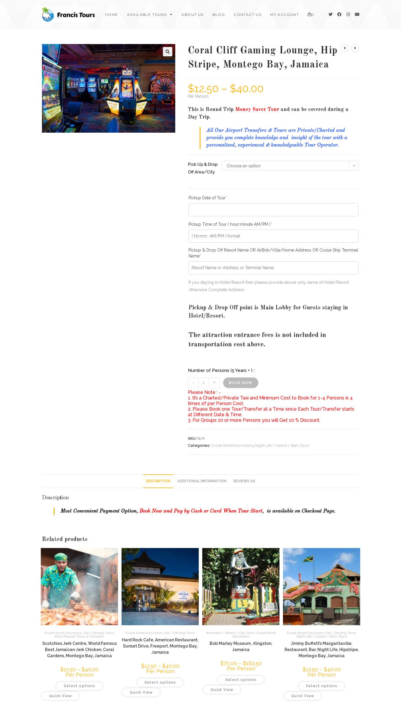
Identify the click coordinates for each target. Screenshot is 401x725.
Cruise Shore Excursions (232, 445)
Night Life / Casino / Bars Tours (282, 445)
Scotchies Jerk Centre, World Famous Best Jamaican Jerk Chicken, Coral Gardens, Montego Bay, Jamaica (79, 649)
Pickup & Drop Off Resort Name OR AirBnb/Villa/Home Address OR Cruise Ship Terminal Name (273, 252)
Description (158, 481)
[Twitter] (330, 14)
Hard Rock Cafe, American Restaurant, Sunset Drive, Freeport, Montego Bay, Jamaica (160, 646)
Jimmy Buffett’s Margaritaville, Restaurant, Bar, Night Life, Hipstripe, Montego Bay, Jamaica (321, 649)
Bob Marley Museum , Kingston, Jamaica (241, 646)
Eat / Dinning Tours (98, 633)
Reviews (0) (244, 481)
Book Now (241, 383)
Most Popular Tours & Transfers (79, 636)
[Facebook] (339, 14)
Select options (79, 686)
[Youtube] (357, 14)
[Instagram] (348, 14)
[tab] (158, 481)
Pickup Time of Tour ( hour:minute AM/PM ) (239, 224)
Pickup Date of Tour (216, 197)
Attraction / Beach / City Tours (230, 633)
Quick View (60, 696)
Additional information (201, 481)
